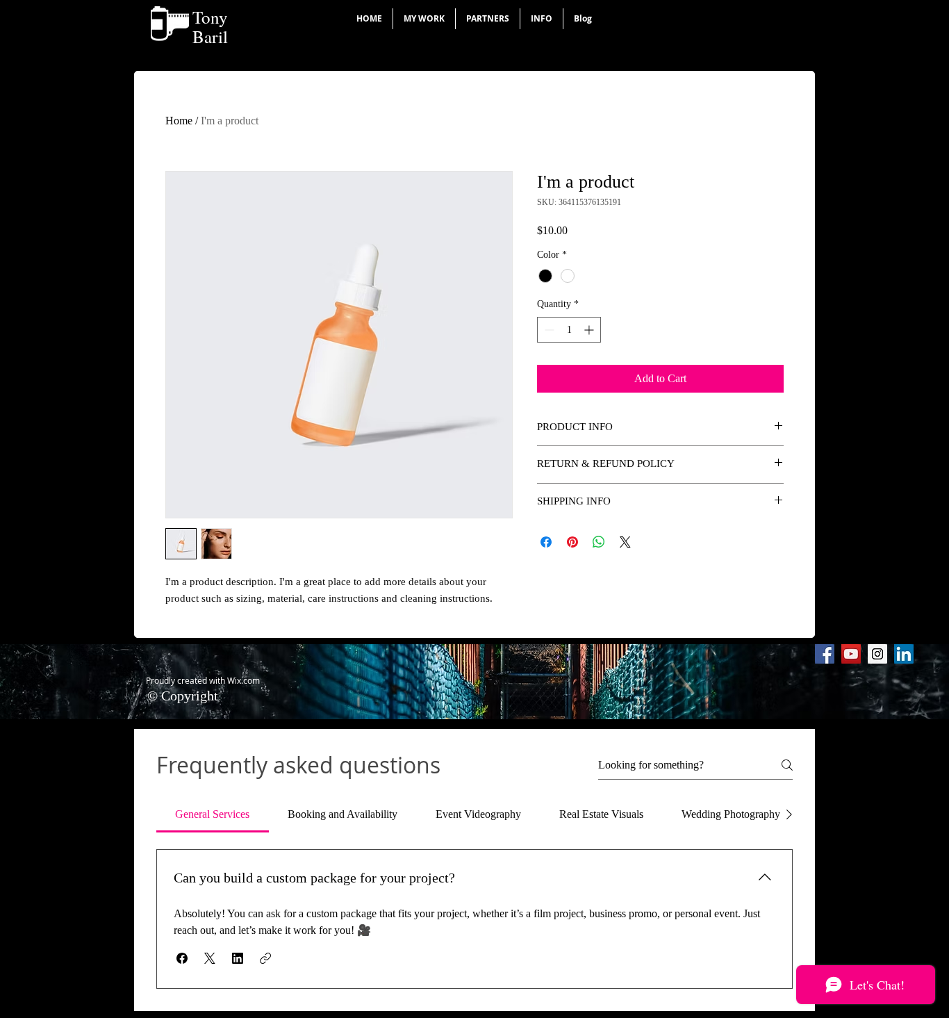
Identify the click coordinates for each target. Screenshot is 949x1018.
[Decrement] (547, 330)
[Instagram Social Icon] (877, 654)
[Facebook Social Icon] (824, 654)
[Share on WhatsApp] (599, 542)
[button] (424, 18)
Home (178, 120)
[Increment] (590, 330)
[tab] (212, 814)
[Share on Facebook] (546, 542)
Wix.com (243, 680)
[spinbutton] (568, 330)
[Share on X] (625, 542)
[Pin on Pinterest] (572, 542)
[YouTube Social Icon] (851, 654)
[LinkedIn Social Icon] (904, 654)
